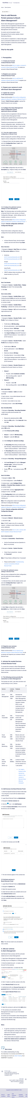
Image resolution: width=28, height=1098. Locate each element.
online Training (18, 1055)
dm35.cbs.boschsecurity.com (11, 263)
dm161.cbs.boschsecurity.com (12, 257)
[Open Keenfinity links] (25, 8)
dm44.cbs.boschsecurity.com (11, 265)
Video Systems (8, 7)
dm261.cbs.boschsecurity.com (12, 270)
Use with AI (6, 11)
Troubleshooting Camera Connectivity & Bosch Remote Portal (14, 563)
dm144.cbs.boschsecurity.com (12, 259)
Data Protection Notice (14, 1095)
